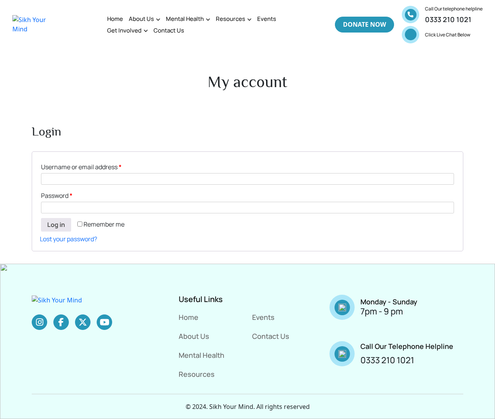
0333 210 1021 (448, 19)
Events (266, 19)
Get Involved (124, 30)
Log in (56, 224)
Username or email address (81, 167)
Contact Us (169, 30)
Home (115, 19)
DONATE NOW (364, 24)
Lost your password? (68, 239)
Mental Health (185, 19)
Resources (230, 19)
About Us (141, 19)
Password (56, 195)
